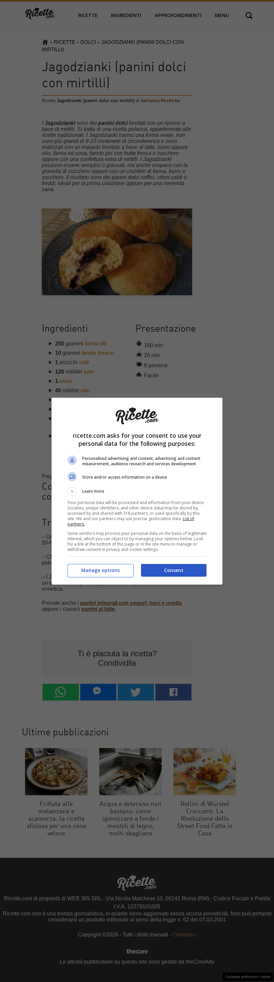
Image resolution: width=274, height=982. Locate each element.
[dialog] (137, 491)
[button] (137, 491)
